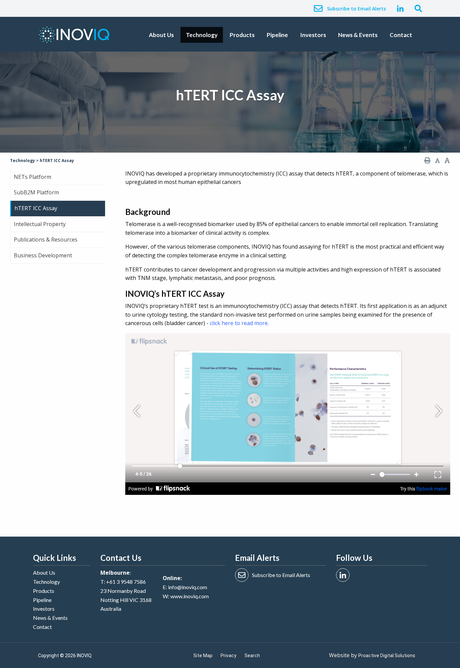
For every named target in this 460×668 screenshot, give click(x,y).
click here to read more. (239, 323)
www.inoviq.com (189, 596)
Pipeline (277, 34)
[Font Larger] (447, 160)
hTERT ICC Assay (35, 208)
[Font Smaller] (437, 161)
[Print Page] (427, 160)
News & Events (357, 34)
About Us (161, 34)
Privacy (228, 655)
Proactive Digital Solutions (386, 655)
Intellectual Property (40, 224)
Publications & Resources (45, 239)
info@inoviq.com (187, 587)
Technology (202, 34)
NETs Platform (32, 177)
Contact (401, 34)
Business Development (43, 255)
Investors (313, 34)
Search (252, 655)
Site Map (202, 655)
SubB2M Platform (36, 192)
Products (242, 34)
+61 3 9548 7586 (126, 581)
